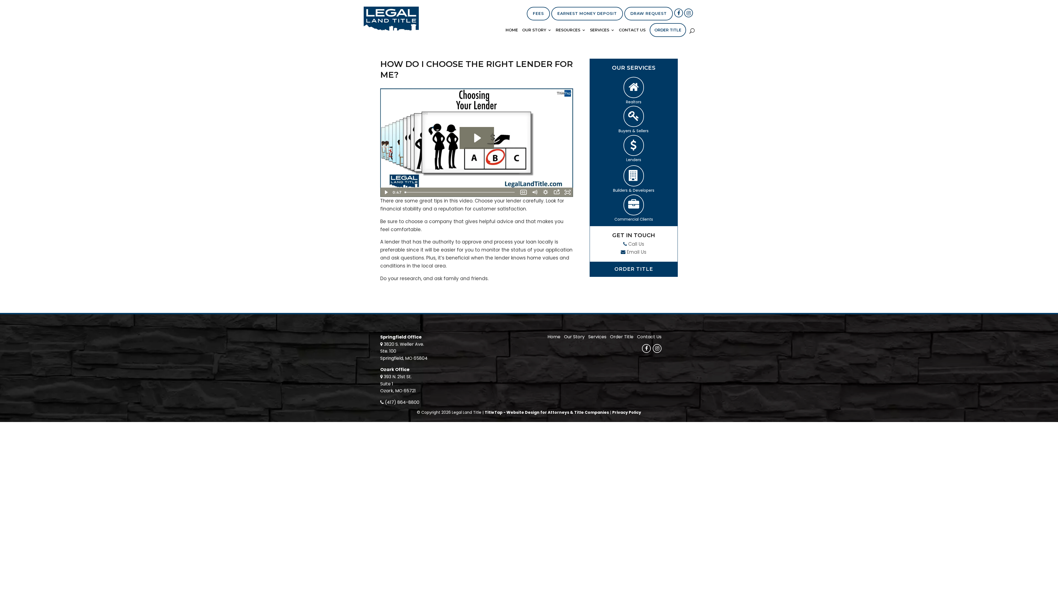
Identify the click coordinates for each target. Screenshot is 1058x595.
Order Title (667, 30)
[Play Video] (385, 192)
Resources (568, 30)
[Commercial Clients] (634, 205)
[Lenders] (634, 145)
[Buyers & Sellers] (634, 116)
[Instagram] (688, 13)
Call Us (636, 244)
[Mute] (534, 192)
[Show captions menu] (523, 192)
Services (599, 30)
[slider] (460, 192)
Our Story (534, 30)
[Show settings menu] (545, 192)
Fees (538, 13)
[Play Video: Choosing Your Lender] (477, 138)
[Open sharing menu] (556, 192)
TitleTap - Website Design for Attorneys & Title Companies (547, 412)
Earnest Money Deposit (587, 13)
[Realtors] (634, 87)
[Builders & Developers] (634, 175)
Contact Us (632, 30)
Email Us (636, 252)
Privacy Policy (626, 412)
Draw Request (648, 13)
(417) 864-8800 (402, 402)
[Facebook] (678, 13)
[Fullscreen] (567, 192)
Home (512, 30)
